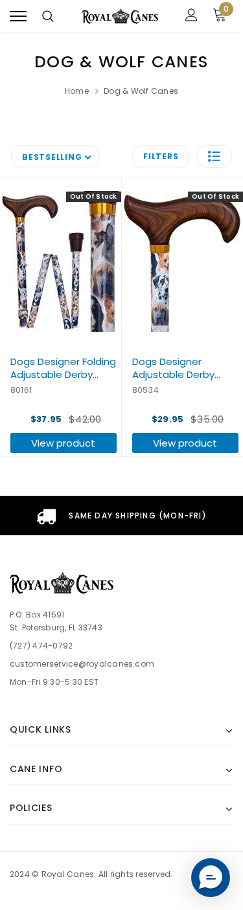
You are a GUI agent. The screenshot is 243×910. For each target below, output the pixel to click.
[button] (214, 156)
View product (63, 443)
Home (77, 90)
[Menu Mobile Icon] (18, 16)
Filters (160, 156)
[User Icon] (191, 16)
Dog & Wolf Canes (141, 90)
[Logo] (120, 16)
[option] (121, 515)
